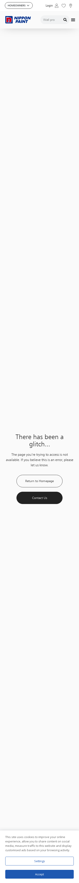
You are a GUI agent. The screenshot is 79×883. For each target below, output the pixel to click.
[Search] (65, 19)
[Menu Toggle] (73, 20)
